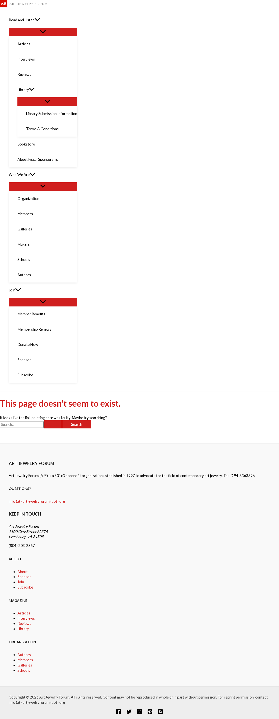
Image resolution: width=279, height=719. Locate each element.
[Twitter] (129, 713)
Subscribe (25, 587)
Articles (23, 613)
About (22, 571)
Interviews (26, 618)
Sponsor (24, 576)
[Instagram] (139, 713)
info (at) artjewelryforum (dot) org (37, 501)
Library (23, 628)
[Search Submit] (53, 424)
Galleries (24, 665)
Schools (23, 670)
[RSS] (160, 713)
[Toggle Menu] (43, 32)
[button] (37, 20)
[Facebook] (118, 713)
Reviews (24, 623)
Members (25, 660)
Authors (24, 654)
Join (20, 582)
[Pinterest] (150, 713)
